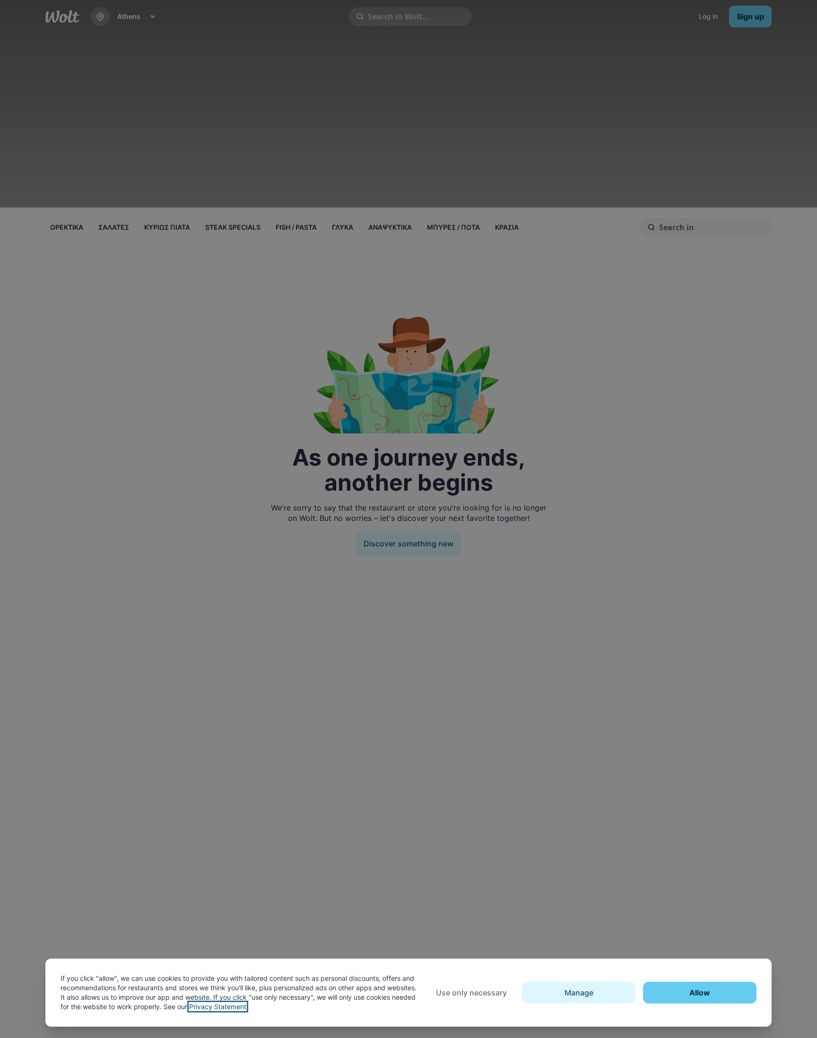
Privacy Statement (217, 1007)
